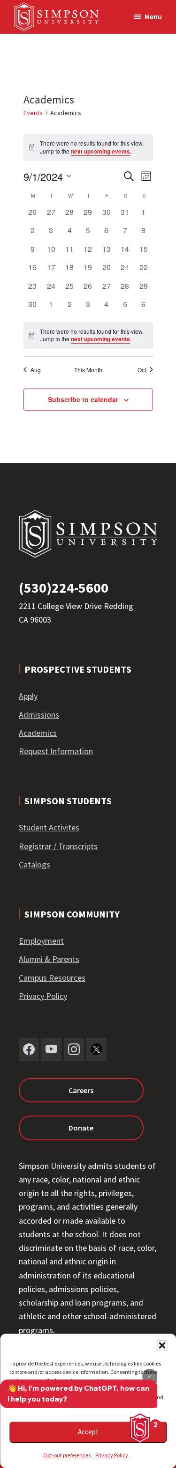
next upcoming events (100, 151)
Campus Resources (52, 977)
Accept (88, 1431)
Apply (28, 695)
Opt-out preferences (67, 1455)
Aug (36, 370)
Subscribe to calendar (83, 399)
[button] (162, 1345)
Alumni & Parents (49, 959)
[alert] (88, 335)
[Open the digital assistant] (140, 1428)
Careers (81, 1090)
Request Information (56, 751)
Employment (41, 940)
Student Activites (49, 827)
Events (33, 113)
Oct (142, 370)
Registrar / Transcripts (58, 846)
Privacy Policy (111, 1455)
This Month (88, 370)
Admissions (39, 714)
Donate (81, 1127)
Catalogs (34, 864)
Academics (38, 732)
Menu (153, 16)
